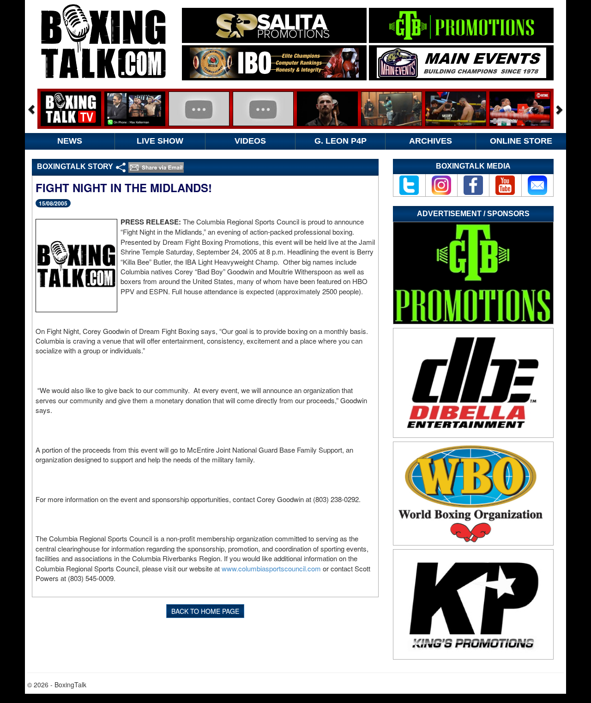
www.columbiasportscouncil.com (271, 568)
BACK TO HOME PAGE (205, 611)
